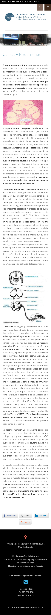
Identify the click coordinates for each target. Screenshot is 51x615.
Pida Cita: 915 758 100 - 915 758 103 (19, 1)
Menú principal (47, 7)
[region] (25, 40)
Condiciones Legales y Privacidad (25, 575)
